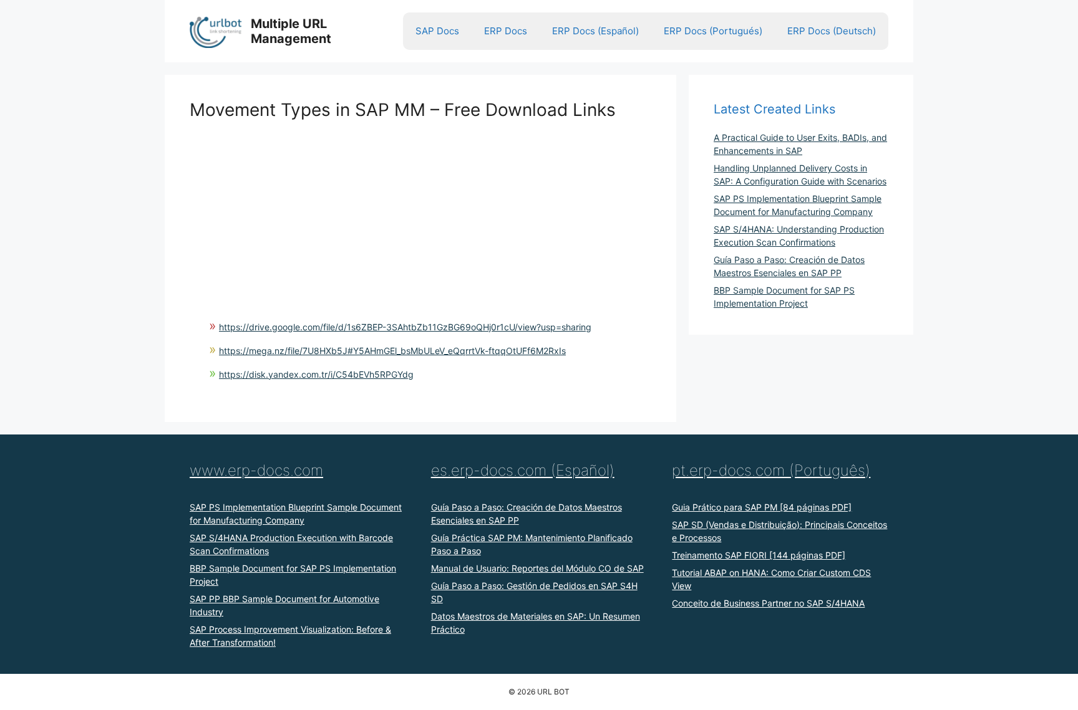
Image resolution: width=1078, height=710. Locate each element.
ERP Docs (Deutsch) (831, 31)
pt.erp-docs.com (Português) (771, 470)
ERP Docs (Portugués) (713, 31)
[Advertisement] (420, 208)
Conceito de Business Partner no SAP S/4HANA (768, 603)
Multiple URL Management (291, 31)
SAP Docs (437, 31)
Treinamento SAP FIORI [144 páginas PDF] (758, 555)
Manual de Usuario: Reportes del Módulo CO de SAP (537, 568)
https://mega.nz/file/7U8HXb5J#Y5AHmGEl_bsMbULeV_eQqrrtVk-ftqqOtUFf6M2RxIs (392, 350)
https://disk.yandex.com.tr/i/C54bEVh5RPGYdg (316, 374)
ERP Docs (505, 31)
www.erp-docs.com (256, 470)
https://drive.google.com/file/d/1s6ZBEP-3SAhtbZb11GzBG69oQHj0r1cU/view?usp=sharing (405, 327)
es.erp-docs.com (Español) (522, 470)
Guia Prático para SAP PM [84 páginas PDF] (762, 507)
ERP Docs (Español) (595, 31)
